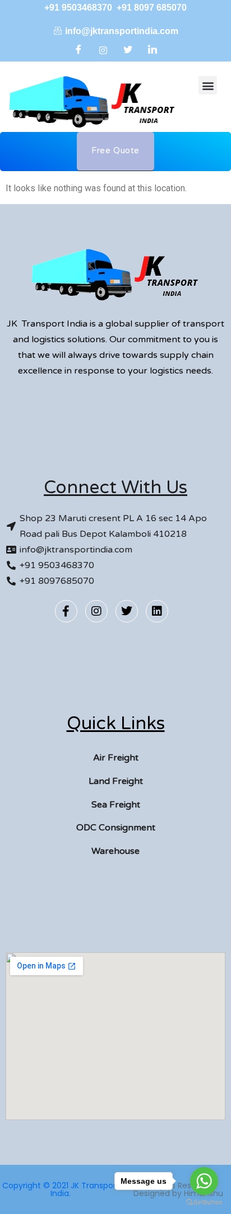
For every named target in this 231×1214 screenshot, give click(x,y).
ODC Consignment (115, 827)
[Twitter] (127, 50)
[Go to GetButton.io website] (204, 1202)
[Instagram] (103, 50)
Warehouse (115, 851)
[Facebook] (78, 50)
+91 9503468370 (79, 7)
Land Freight (116, 781)
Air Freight (115, 757)
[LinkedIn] (152, 50)
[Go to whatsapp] (204, 1181)
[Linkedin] (157, 611)
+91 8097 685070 (152, 7)
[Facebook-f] (66, 611)
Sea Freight (115, 804)
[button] (207, 85)
